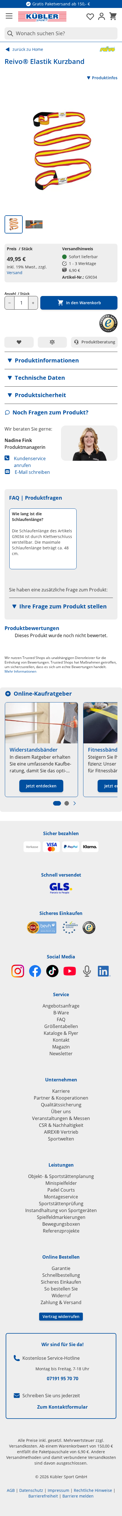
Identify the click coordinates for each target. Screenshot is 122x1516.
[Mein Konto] (101, 16)
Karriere (61, 1091)
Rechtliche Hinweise (93, 1490)
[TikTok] (52, 971)
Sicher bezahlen (61, 833)
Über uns (61, 1111)
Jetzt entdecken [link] (41, 786)
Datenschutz (31, 1490)
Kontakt (61, 1040)
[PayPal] (70, 846)
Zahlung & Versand (61, 1302)
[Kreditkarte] (51, 846)
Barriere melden (78, 1496)
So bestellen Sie (61, 1289)
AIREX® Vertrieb (61, 1132)
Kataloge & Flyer (61, 1033)
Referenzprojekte (61, 1231)
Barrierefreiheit (43, 1496)
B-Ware (61, 1013)
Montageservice (61, 1197)
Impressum (58, 1490)
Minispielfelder (61, 1183)
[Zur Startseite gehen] (42, 16)
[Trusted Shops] (89, 927)
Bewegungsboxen (61, 1224)
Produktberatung (98, 342)
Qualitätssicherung (61, 1105)
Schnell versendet (61, 875)
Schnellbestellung (61, 1275)
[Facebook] (35, 971)
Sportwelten (61, 1139)
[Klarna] (89, 846)
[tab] (14, 224)
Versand (14, 272)
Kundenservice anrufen (30, 461)
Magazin (61, 1047)
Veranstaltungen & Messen (61, 1118)
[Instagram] (17, 971)
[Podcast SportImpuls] (87, 971)
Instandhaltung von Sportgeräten (61, 1210)
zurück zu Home (27, 49)
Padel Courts (61, 1190)
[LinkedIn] (104, 971)
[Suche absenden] (9, 33)
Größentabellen (61, 1026)
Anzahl (17, 293)
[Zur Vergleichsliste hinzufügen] (52, 342)
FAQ (61, 1019)
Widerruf (61, 1295)
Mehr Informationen (20, 671)
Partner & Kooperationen (61, 1098)
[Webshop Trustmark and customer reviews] (52, 927)
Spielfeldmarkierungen (61, 1217)
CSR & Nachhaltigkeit (61, 1125)
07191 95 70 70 (62, 1378)
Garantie (61, 1268)
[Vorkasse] (32, 846)
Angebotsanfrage (61, 1006)
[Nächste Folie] (74, 803)
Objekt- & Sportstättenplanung (61, 1176)
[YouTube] (69, 971)
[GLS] (61, 888)
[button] (61, 360)
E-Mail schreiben (32, 472)
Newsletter (61, 1053)
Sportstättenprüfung (61, 1203)
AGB (11, 1490)
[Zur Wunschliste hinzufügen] (19, 342)
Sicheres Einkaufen (61, 913)
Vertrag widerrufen (61, 1316)
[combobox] (61, 33)
